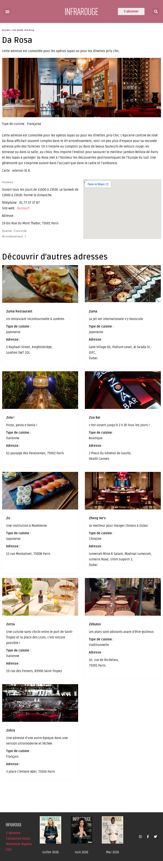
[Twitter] (155, 836)
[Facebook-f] (147, 836)
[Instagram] (140, 836)
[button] (7, 11)
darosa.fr (23, 208)
